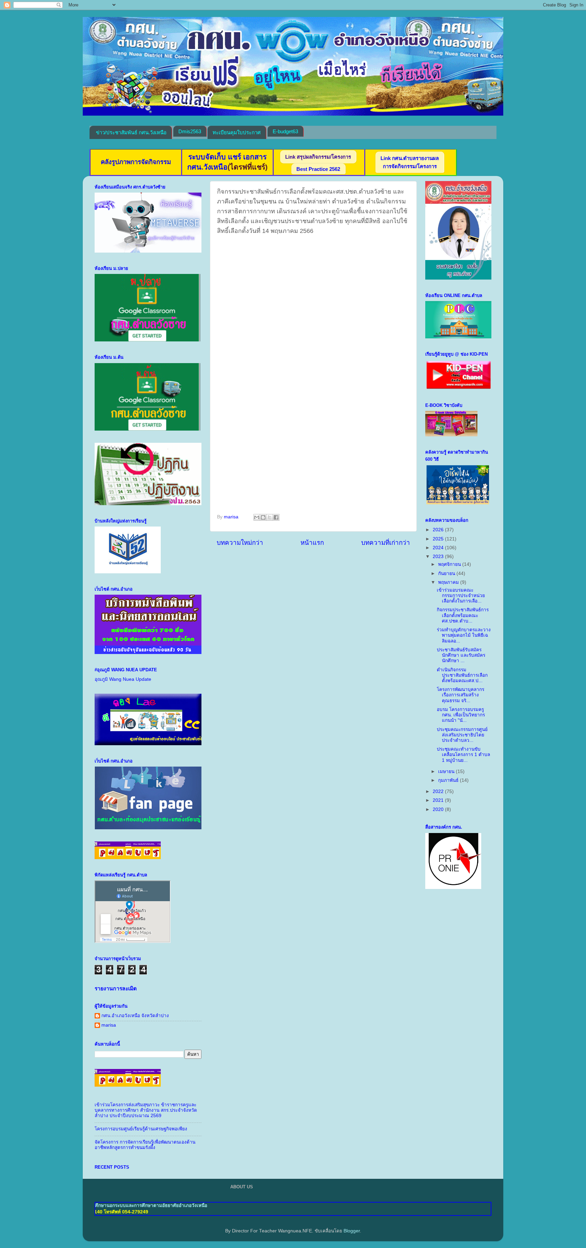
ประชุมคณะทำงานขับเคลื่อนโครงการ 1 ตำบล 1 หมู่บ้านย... (463, 754)
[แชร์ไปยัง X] (269, 517)
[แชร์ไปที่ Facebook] (276, 517)
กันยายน (447, 573)
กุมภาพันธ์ (449, 780)
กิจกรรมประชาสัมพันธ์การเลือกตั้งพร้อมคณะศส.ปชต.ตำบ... (463, 615)
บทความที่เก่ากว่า (385, 542)
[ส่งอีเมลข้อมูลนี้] (256, 517)
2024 (439, 547)
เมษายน (447, 771)
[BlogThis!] (263, 517)
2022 (439, 791)
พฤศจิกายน (450, 564)
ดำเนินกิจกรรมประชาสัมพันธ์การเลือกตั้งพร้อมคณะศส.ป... (462, 675)
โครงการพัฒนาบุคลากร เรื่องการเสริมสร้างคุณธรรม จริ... (460, 695)
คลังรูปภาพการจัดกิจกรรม (136, 161)
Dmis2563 (189, 131)
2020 (439, 809)
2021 (439, 800)
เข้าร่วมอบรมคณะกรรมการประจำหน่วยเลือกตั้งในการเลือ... (461, 595)
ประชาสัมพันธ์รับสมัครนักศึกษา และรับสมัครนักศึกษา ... (461, 655)
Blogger (352, 1230)
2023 (439, 556)
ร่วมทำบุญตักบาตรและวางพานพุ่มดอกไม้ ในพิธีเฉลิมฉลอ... (464, 635)
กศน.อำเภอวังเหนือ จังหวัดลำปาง (135, 1015)
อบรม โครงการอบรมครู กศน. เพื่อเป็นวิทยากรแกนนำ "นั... (461, 715)
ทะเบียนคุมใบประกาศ (237, 132)
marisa (108, 1025)
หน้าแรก (312, 542)
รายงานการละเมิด (116, 988)
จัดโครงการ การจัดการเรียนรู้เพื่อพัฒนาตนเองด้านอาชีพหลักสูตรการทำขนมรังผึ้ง (145, 1145)
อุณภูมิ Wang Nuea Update (123, 679)
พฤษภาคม (449, 582)
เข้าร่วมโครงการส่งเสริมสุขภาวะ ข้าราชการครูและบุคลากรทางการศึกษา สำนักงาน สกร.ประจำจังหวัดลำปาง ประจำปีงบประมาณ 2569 (146, 1110)
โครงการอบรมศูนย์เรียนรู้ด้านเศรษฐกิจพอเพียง (141, 1128)
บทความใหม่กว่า (240, 542)
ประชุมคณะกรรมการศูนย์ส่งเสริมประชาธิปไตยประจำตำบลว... (462, 735)
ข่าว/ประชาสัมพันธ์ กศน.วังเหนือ (131, 132)
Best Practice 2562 (318, 169)
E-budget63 (285, 131)
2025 (439, 538)
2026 (439, 529)
